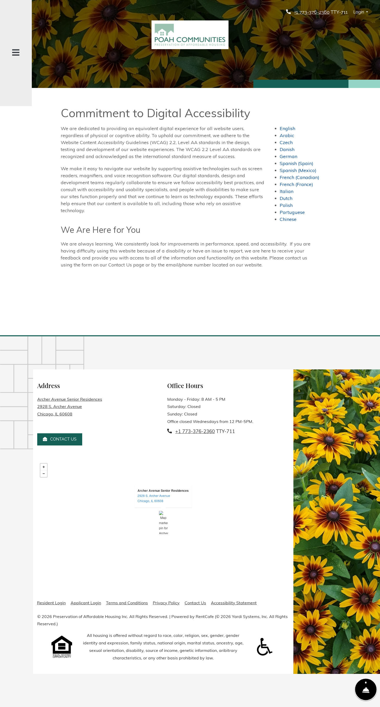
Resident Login (51, 602)
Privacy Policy (166, 602)
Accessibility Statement (234, 602)
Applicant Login (86, 602)
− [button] (43, 473)
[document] (163, 522)
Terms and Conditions (127, 602)
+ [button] (43, 467)
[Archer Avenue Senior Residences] (163, 522)
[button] (361, 12)
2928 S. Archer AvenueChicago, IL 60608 (154, 498)
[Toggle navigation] (16, 53)
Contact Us (63, 439)
